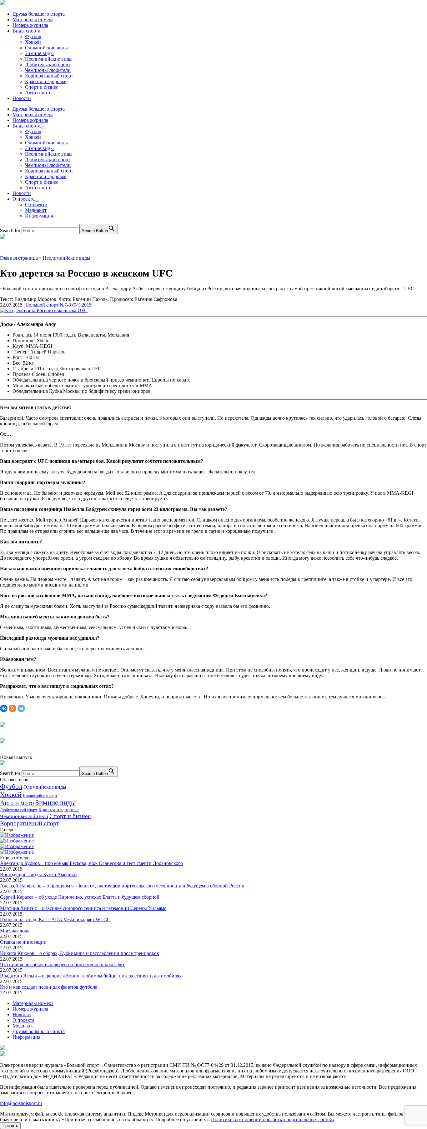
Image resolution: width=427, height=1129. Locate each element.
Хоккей (33, 42)
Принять (10, 1125)
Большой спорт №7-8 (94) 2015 (59, 304)
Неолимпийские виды (49, 59)
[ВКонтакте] (4, 708)
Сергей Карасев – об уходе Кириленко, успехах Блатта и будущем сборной (79, 897)
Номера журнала (30, 25)
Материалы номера (33, 19)
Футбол (33, 36)
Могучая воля (14, 930)
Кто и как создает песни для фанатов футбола (48, 987)
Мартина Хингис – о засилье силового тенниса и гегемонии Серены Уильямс (83, 908)
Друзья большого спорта (39, 14)
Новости (22, 98)
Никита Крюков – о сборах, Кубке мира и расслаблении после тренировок (79, 953)
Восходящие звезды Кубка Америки (38, 874)
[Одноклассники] (12, 708)
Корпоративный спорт (49, 75)
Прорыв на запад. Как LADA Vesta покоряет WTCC (55, 919)
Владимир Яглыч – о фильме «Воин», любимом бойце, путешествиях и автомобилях (91, 975)
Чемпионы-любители (48, 70)
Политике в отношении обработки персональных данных (272, 1119)
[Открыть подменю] (42, 127)
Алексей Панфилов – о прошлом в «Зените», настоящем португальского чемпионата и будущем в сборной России (122, 885)
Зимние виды (39, 53)
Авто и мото (38, 92)
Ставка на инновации (23, 942)
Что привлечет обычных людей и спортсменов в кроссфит (62, 964)
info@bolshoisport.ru (21, 1103)
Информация (39, 215)
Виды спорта (26, 30)
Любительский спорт (47, 64)
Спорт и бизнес (41, 87)
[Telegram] (21, 708)
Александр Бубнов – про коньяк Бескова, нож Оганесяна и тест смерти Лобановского (91, 863)
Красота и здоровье (45, 81)
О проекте (23, 199)
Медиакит (36, 210)
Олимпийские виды (46, 47)
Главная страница (19, 258)
